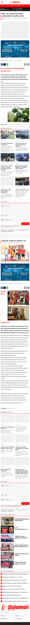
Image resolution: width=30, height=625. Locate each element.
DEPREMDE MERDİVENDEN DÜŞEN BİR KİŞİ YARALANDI (22, 520)
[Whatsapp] (8, 612)
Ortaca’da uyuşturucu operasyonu (7, 144)
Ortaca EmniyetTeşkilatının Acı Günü (21, 529)
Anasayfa (4, 18)
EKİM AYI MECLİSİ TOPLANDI (5, 470)
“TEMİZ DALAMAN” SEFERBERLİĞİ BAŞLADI (21, 537)
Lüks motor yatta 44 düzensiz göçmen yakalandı (21, 145)
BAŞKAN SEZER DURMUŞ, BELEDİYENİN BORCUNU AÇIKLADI (21, 546)
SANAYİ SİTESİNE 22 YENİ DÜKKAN (22, 554)
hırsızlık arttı (9, 124)
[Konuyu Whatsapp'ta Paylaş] (7, 64)
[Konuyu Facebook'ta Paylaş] (2, 64)
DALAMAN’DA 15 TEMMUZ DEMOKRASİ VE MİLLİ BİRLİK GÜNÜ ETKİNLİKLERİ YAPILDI (21, 471)
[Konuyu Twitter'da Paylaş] (4, 64)
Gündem (8, 18)
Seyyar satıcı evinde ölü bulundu (7, 427)
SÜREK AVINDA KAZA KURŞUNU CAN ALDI (20, 563)
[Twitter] (4, 612)
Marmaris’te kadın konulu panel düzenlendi (6, 191)
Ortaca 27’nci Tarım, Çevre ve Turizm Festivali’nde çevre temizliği (6, 168)
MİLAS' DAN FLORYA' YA (11, 408)
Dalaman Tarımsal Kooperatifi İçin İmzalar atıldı (22, 448)
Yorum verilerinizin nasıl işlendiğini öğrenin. (11, 506)
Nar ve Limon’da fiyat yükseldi (18, 124)
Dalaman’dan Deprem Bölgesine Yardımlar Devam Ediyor (21, 167)
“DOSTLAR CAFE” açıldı (21, 189)
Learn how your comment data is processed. (15, 226)
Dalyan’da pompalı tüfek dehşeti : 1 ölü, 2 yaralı (7, 447)
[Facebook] (1, 612)
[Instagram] (6, 612)
